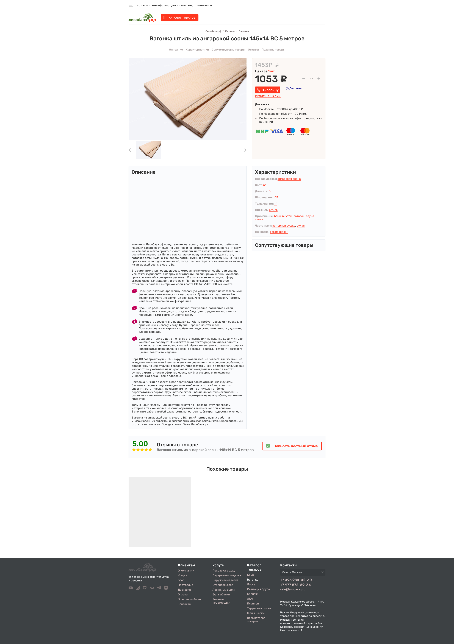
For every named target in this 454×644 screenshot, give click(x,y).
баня (277, 216)
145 (275, 197)
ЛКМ (250, 598)
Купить (268, 96)
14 (275, 203)
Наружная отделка (225, 580)
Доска (251, 584)
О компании (186, 570)
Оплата (183, 594)
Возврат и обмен (189, 599)
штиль (273, 209)
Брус (250, 574)
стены (259, 219)
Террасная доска (259, 608)
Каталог (181, 17)
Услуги (182, 575)
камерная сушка (283, 225)
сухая (301, 225)
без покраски (279, 231)
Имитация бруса (258, 589)
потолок (299, 216)
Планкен (253, 603)
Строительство (222, 585)
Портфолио (160, 5)
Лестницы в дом (223, 589)
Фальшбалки (221, 594)
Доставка (178, 5)
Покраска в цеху (223, 570)
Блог (191, 5)
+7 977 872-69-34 (295, 585)
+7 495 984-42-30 (296, 580)
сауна (310, 216)
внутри (287, 216)
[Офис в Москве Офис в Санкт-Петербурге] (302, 573)
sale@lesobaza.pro (292, 589)
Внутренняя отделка (226, 575)
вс (264, 185)
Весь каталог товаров (256, 619)
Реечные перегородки (221, 601)
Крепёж (252, 594)
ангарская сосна (289, 178)
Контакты (204, 5)
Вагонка (252, 579)
